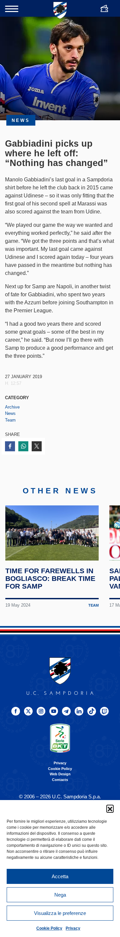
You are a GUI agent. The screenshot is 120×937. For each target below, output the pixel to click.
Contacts (60, 780)
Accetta (60, 876)
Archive (12, 407)
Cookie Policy (49, 928)
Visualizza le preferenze (60, 913)
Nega (60, 895)
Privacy (73, 928)
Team (10, 420)
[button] (110, 808)
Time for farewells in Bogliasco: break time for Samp (50, 578)
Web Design (60, 774)
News (10, 413)
